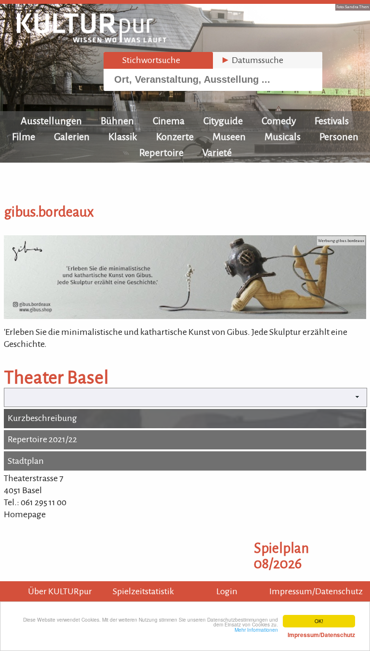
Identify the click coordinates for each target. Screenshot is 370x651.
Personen (338, 136)
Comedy (279, 120)
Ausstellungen (51, 120)
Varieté (217, 152)
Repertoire (161, 152)
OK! (319, 621)
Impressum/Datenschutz (316, 591)
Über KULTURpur (60, 591)
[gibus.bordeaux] (185, 316)
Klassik (122, 136)
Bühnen (117, 120)
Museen (229, 136)
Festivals (332, 120)
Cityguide (223, 120)
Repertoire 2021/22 (42, 439)
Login (227, 591)
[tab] (158, 60)
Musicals (282, 136)
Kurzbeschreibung (42, 418)
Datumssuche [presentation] (252, 60)
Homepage (25, 514)
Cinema (169, 120)
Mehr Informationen (295, 632)
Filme (23, 136)
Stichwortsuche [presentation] (145, 60)
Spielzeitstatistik (143, 591)
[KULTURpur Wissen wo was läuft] (91, 39)
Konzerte (175, 136)
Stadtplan (26, 461)
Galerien (72, 136)
